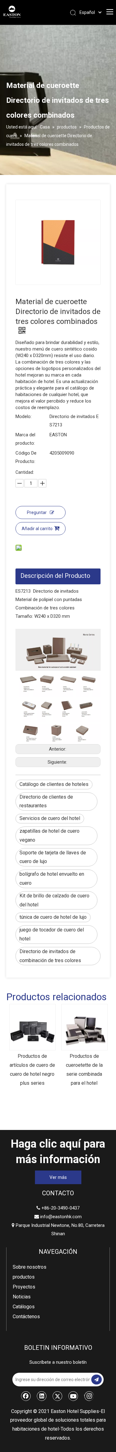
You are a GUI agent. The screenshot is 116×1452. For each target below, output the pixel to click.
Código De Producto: (26, 457)
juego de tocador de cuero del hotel (51, 934)
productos (24, 1277)
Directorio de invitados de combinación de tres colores (50, 955)
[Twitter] (57, 1396)
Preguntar (37, 512)
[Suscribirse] (96, 1379)
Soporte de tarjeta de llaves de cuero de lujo (52, 857)
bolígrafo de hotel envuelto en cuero (51, 878)
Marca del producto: (25, 439)
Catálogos (24, 1307)
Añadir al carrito (37, 528)
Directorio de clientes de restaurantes (46, 801)
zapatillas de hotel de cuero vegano (49, 835)
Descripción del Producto (55, 575)
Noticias (22, 1297)
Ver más (58, 1177)
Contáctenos (26, 1316)
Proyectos (24, 1287)
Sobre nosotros (29, 1267)
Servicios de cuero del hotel (49, 818)
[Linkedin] (42, 1396)
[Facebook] (26, 1396)
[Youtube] (73, 1396)
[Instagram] (89, 1396)
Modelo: (23, 416)
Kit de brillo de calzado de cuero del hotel (54, 900)
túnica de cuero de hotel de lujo (53, 917)
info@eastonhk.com (61, 1216)
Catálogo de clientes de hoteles (53, 784)
